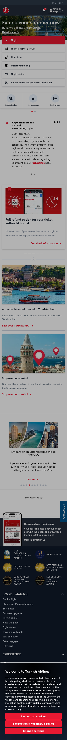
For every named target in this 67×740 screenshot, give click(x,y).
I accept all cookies (33, 716)
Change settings (33, 730)
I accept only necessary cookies (33, 723)
